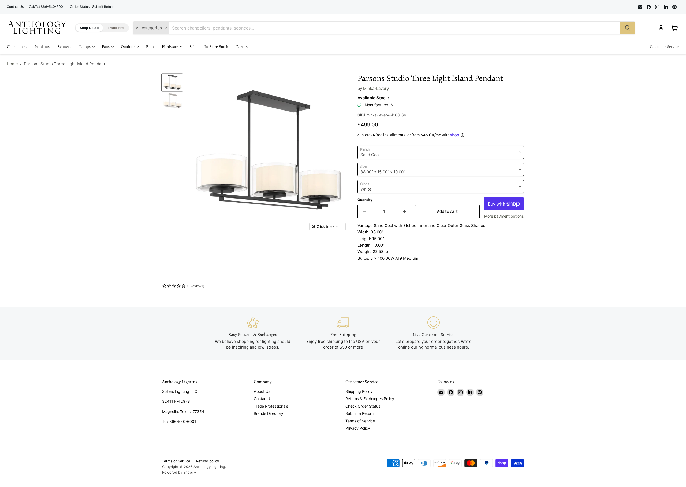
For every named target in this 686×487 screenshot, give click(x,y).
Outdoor (128, 47)
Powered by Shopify (179, 472)
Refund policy (207, 461)
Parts (240, 47)
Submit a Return (359, 413)
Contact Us (15, 7)
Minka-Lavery (376, 88)
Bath (150, 47)
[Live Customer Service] (433, 333)
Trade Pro (116, 28)
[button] (343, 286)
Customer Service (664, 47)
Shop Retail (89, 28)
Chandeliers (17, 47)
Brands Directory (268, 413)
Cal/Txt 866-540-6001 (47, 7)
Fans (106, 47)
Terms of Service (360, 421)
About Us (262, 391)
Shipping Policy (358, 391)
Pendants (42, 47)
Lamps (85, 47)
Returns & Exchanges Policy (369, 398)
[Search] (627, 28)
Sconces (64, 47)
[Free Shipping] (343, 333)
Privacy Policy (357, 428)
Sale (192, 47)
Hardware (170, 47)
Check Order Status (362, 406)
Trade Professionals (271, 406)
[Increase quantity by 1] (404, 211)
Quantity (364, 200)
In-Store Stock (216, 47)
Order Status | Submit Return (92, 7)
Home (12, 63)
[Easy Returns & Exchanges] (252, 333)
